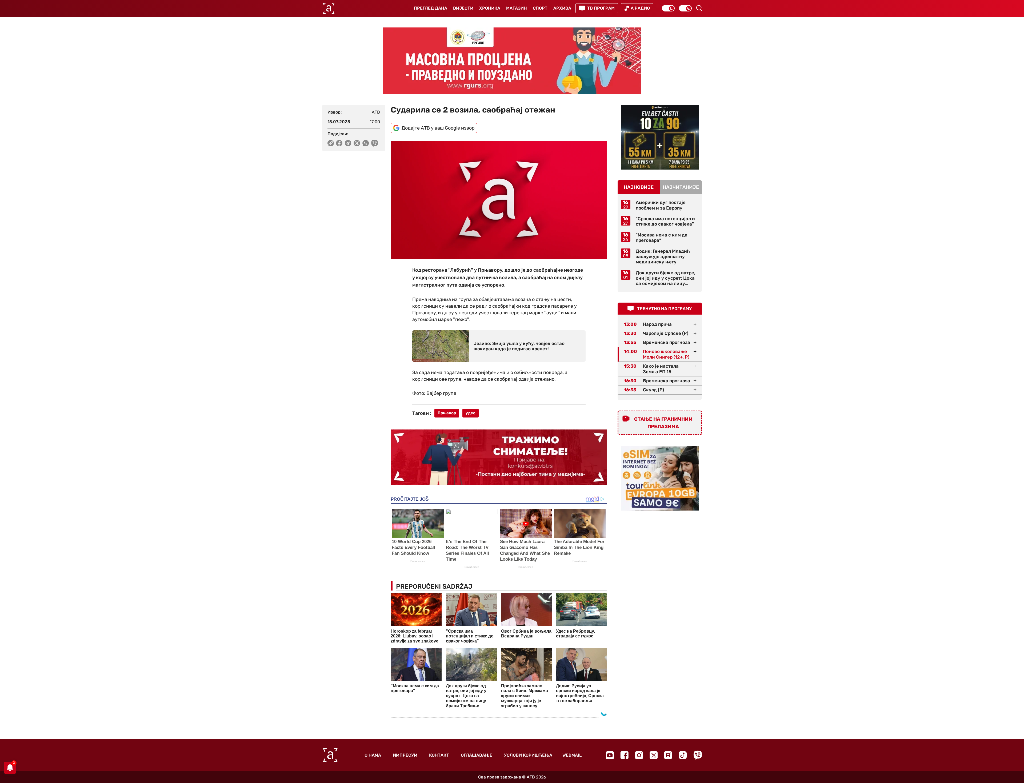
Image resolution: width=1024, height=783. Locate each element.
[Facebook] (624, 755)
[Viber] (697, 755)
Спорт (540, 8)
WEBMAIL (572, 755)
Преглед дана (430, 8)
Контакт (439, 755)
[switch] (668, 8)
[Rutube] (668, 755)
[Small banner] (660, 137)
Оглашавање (476, 755)
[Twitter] (654, 755)
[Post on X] (357, 143)
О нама (373, 755)
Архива (562, 8)
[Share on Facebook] (339, 143)
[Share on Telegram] (348, 143)
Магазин (516, 8)
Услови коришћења (528, 755)
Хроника (489, 8)
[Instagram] (639, 755)
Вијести (463, 8)
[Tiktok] (683, 755)
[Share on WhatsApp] (365, 143)
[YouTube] (610, 755)
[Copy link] (330, 143)
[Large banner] (512, 60)
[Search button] (699, 8)
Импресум (405, 755)
